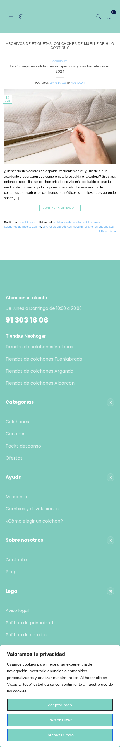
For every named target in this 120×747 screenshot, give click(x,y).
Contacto (16, 560)
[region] (60, 696)
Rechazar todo (60, 735)
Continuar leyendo (60, 207)
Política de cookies (26, 635)
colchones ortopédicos (57, 226)
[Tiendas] (21, 17)
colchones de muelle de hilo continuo (78, 222)
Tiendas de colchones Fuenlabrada (44, 359)
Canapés (15, 434)
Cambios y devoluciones (32, 509)
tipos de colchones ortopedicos (93, 226)
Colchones (17, 422)
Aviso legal (17, 610)
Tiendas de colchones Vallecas (39, 347)
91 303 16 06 (27, 320)
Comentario (107, 231)
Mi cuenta (16, 497)
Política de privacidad (29, 623)
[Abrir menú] (11, 17)
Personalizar (60, 720)
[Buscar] (99, 17)
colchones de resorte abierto (22, 226)
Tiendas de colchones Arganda (39, 371)
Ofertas (14, 458)
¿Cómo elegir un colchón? (34, 521)
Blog (10, 572)
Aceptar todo (60, 705)
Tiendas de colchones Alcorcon (40, 383)
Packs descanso (23, 446)
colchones (60, 61)
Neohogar (78, 82)
